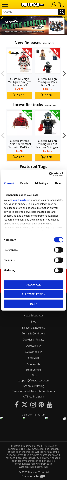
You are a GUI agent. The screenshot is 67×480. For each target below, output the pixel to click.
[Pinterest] (41, 404)
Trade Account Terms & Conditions (33, 391)
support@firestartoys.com (33, 380)
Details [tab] (24, 183)
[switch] (58, 249)
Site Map (33, 358)
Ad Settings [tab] (41, 183)
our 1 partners (21, 200)
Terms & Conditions (33, 333)
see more (48, 43)
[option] (33, 25)
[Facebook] (17, 404)
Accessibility (33, 345)
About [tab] (58, 183)
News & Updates (33, 315)
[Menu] (5, 5)
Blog (33, 321)
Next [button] (64, 73)
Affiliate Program (33, 396)
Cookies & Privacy (33, 339)
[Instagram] (33, 404)
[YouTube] (49, 404)
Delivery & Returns (33, 327)
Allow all (34, 284)
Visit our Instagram (33, 414)
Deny (33, 303)
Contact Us (33, 364)
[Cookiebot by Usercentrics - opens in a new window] (49, 174)
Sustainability (33, 351)
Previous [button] (3, 73)
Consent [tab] (9, 183)
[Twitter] (24, 404)
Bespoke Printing (33, 386)
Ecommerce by (30, 476)
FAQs (33, 375)
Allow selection (33, 294)
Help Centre (33, 369)
